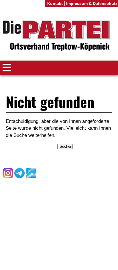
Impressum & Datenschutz (91, 3)
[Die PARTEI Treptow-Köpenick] (59, 36)
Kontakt (55, 3)
